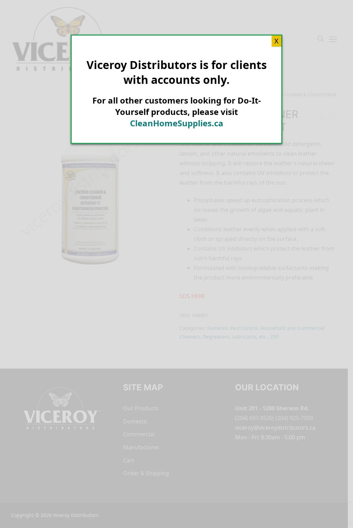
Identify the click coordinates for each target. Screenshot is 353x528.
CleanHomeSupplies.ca (176, 123)
